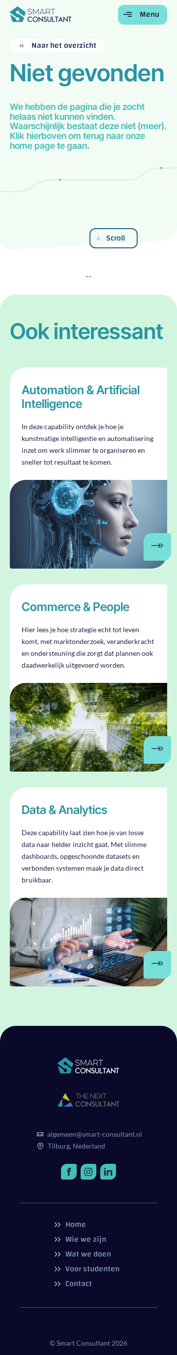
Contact (77, 1283)
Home (74, 1224)
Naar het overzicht (63, 45)
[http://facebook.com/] (69, 1172)
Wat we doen (87, 1254)
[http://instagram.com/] (88, 1172)
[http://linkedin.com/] (108, 1172)
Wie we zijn (84, 1239)
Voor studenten (91, 1268)
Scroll (115, 238)
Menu (148, 14)
